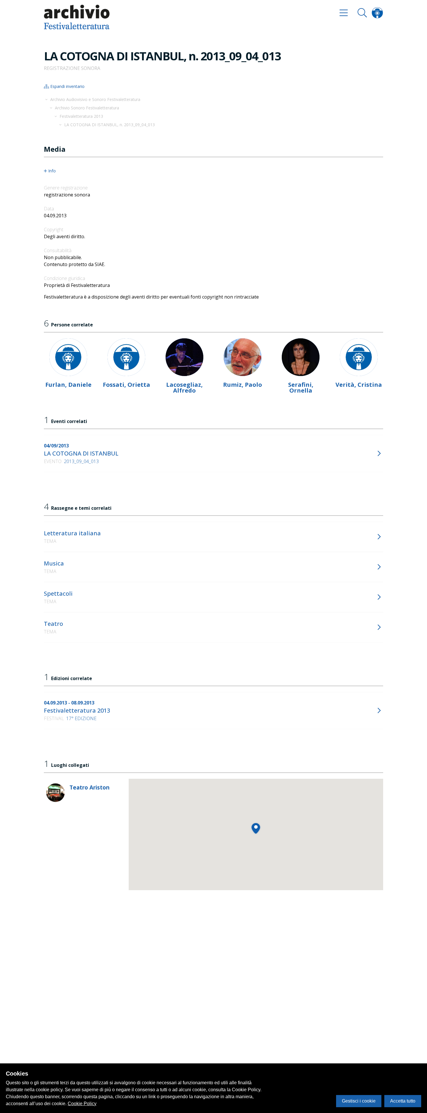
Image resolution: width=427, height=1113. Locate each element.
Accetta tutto (402, 1100)
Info (52, 171)
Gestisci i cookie (359, 1100)
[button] (256, 828)
